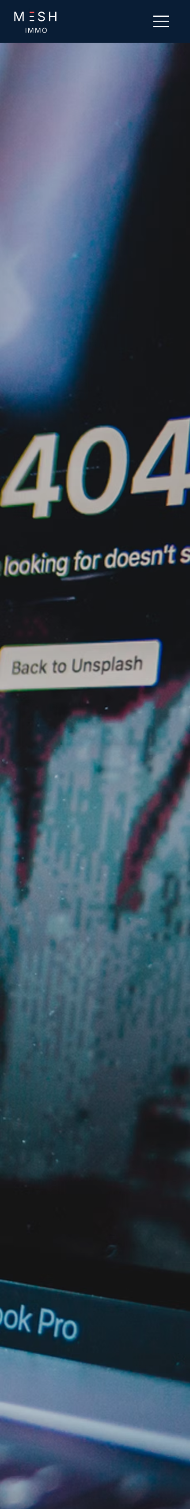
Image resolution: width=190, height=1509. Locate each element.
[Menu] (161, 21)
